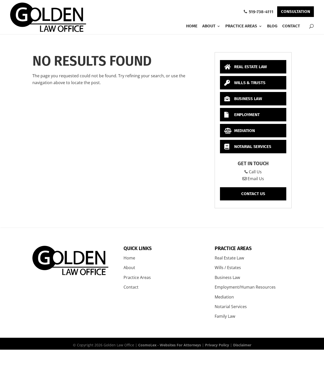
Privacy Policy (217, 345)
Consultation (295, 11)
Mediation (244, 130)
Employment (246, 114)
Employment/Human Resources (245, 287)
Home (191, 26)
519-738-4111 (260, 11)
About (208, 26)
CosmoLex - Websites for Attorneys (169, 345)
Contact (291, 26)
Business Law (247, 98)
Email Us (255, 178)
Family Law (225, 316)
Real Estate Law (250, 66)
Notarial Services (252, 146)
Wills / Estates (228, 267)
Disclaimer (242, 345)
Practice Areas (241, 26)
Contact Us (253, 193)
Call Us (255, 172)
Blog (272, 26)
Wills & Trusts (249, 82)
